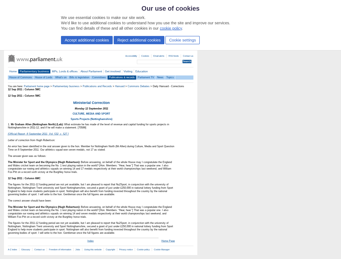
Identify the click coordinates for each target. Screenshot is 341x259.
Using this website (93, 249)
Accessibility (131, 56)
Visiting (128, 71)
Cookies (145, 56)
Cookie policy (143, 249)
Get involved (113, 71)
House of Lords (43, 77)
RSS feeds (174, 56)
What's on (61, 77)
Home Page (168, 240)
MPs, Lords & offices (65, 71)
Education (141, 71)
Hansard (120, 86)
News (160, 77)
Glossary (25, 249)
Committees (99, 77)
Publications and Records (97, 86)
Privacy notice (126, 249)
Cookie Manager (162, 249)
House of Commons (20, 77)
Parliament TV (146, 77)
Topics (170, 77)
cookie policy (171, 28)
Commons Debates (139, 86)
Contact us (188, 56)
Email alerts (158, 56)
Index (90, 240)
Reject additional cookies (139, 40)
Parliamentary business (34, 71)
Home (13, 71)
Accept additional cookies (87, 40)
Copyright (110, 249)
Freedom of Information (60, 249)
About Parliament (91, 71)
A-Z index (12, 249)
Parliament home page (37, 86)
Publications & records (122, 77)
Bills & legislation (79, 77)
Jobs (77, 249)
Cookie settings (182, 40)
